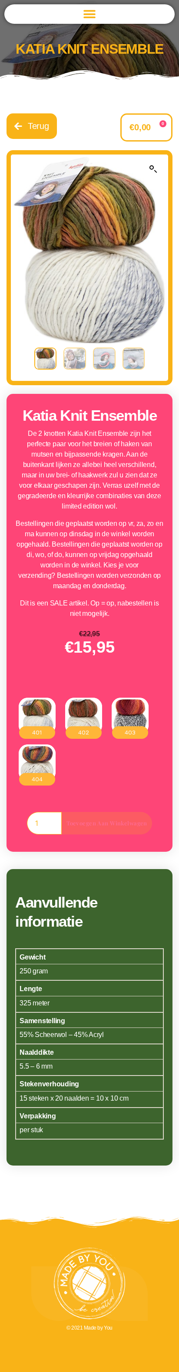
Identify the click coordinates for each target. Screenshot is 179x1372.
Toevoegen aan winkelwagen (106, 823)
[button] (89, 14)
